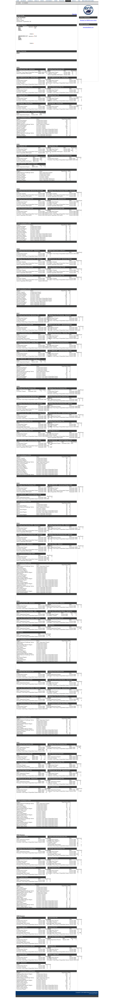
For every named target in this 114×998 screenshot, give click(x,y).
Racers (68, 0)
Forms (55, 0)
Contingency (49, 0)
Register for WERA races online (88, 20)
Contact (74, 0)
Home (17, 0)
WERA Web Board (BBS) (88, 0)
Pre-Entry (61, 0)
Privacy (96, 993)
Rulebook (23, 0)
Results (37, 0)
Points (42, 0)
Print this (74, 14)
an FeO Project (91, 993)
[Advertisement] (88, 55)
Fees (79, 0)
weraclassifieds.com (88, 27)
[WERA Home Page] (88, 14)
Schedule (30, 0)
